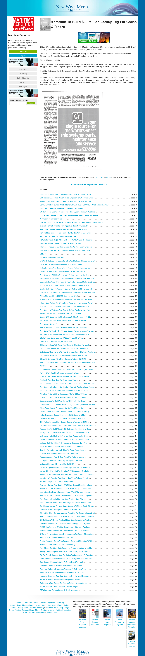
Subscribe (23, 51)
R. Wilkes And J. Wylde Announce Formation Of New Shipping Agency (66, 299)
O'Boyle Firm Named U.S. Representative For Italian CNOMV (63, 397)
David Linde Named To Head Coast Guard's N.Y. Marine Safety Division (67, 506)
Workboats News (51, 607)
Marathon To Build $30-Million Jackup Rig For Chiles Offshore (63, 394)
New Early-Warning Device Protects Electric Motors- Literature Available (67, 331)
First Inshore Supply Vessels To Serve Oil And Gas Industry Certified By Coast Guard (72, 222)
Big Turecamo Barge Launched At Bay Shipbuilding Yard (61, 338)
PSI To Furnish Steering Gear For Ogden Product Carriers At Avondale (66, 555)
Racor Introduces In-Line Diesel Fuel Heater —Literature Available (65, 530)
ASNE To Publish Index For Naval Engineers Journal (60, 579)
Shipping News (22, 607)
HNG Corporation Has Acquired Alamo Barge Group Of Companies (65, 488)
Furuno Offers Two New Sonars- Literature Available (59, 373)
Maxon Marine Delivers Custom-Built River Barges (59, 586)
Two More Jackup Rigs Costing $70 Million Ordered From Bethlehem (66, 485)
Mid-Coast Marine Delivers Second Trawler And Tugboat (61, 446)
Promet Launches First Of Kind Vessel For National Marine (62, 457)
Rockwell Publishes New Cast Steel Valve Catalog (59, 380)
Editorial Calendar (23, 78)
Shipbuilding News (49, 605)
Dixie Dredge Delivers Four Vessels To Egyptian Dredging (62, 264)
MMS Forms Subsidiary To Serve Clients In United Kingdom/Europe (65, 194)
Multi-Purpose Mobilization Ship (52, 257)
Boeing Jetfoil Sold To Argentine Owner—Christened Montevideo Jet (66, 289)
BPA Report (23, 87)
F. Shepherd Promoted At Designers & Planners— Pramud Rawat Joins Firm (69, 215)
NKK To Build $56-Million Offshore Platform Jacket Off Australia (64, 348)
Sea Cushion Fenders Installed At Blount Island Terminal (61, 562)
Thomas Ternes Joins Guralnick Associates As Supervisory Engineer (66, 247)
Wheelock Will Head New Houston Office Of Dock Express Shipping (65, 201)
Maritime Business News (24, 610)
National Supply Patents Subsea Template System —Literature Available (67, 292)
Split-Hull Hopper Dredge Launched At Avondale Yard (60, 243)
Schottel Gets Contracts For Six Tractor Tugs (56, 537)
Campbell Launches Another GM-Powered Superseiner (61, 565)
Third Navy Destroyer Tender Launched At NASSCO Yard (61, 208)
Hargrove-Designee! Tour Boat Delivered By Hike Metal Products (64, 576)
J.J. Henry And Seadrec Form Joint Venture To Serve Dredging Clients (66, 369)
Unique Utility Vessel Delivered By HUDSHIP (57, 464)
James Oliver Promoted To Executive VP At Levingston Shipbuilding (65, 471)
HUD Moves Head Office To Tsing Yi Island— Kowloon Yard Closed (65, 250)
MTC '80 (43, 366)
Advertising (23, 73)
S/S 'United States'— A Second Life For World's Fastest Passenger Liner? (68, 261)
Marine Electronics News (44, 610)
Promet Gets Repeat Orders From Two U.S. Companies (61, 313)
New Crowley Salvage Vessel (51, 219)
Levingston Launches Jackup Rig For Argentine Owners (61, 460)
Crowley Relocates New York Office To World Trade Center (62, 450)
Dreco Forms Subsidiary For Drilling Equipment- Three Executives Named (68, 425)
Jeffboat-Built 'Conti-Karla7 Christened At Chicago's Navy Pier (63, 443)
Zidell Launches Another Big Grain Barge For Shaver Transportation (65, 502)
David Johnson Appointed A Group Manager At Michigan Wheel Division (67, 404)
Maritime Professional (37, 612)
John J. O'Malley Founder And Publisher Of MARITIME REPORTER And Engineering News (74, 205)
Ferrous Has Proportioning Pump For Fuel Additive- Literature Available (67, 278)
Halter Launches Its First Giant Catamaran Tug (57, 544)
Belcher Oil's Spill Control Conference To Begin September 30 (63, 583)
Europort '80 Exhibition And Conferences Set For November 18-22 (65, 317)
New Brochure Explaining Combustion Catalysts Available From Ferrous (67, 387)
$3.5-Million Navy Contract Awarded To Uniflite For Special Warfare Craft (67, 513)
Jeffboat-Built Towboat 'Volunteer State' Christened (59, 453)
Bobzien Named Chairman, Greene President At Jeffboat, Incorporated (66, 495)
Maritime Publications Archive (27, 602)
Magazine (23, 56)
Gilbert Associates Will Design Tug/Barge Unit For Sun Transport (64, 345)
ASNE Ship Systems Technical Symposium (56, 481)
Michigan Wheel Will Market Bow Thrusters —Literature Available (64, 432)
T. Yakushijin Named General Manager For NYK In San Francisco (64, 376)
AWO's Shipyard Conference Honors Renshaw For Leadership (63, 327)
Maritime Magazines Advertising (52, 602)
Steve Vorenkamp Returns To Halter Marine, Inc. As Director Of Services (67, 516)
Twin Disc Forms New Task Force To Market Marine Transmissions (65, 268)
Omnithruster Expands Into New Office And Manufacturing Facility (64, 411)
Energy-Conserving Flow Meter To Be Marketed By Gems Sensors (65, 551)
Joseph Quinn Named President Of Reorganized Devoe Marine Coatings (67, 282)
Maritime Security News (31, 605)
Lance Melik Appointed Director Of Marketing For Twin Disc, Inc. (64, 355)
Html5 (108, 177)
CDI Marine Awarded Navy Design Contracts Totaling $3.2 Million (64, 422)
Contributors (23, 69)
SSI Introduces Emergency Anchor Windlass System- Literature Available (67, 212)
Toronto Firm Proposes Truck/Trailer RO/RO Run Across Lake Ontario (66, 233)
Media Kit (23, 82)
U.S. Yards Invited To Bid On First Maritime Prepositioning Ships (64, 436)
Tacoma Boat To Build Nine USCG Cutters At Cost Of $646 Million (65, 429)
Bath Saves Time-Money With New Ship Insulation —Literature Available (67, 352)
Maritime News (15, 605)
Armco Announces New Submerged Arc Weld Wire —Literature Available (67, 362)
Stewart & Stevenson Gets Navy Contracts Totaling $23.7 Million (64, 359)
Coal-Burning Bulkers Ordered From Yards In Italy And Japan (63, 418)
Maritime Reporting (37, 607)
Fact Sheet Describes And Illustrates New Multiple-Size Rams (63, 320)
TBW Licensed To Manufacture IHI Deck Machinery (59, 590)
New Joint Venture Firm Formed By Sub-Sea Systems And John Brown (66, 558)
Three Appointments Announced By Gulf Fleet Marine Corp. (62, 408)
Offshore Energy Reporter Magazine (82, 623)
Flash (102, 177)
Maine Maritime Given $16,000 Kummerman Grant (59, 296)
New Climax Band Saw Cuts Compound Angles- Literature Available (66, 548)
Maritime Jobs (51, 612)
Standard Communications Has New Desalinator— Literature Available (67, 474)
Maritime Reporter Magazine (95, 622)
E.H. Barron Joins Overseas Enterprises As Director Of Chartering (64, 306)
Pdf (97, 177)
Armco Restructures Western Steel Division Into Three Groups (63, 229)
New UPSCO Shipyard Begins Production (56, 341)
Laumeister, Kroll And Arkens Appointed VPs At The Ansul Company (66, 492)
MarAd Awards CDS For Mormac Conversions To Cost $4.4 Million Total (67, 383)
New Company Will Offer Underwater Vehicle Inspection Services (64, 275)
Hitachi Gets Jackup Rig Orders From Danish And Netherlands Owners (66, 303)
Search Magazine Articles (19, 100)
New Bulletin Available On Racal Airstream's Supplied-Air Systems (65, 523)
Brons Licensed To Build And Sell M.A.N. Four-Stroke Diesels (63, 401)
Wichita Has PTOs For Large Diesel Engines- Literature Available (64, 334)
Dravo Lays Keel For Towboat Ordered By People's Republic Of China (66, 439)
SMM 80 (43, 254)
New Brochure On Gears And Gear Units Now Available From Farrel (65, 310)
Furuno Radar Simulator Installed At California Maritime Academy (64, 285)
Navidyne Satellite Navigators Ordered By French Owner (61, 509)
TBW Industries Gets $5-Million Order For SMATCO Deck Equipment (66, 240)
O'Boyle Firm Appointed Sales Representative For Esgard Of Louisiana (67, 534)
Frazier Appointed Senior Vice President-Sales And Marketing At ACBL (67, 541)
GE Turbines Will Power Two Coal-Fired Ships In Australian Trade (65, 520)
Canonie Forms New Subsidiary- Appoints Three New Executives (64, 226)
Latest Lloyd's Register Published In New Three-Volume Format (64, 478)
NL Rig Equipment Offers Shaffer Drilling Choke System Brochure (65, 467)
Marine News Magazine (107, 622)
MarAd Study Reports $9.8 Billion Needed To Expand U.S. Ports (64, 390)
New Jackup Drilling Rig (49, 324)
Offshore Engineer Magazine (132, 643)
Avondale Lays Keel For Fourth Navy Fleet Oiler (58, 236)
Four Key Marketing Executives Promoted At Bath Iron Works (63, 569)
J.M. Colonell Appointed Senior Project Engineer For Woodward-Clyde (66, 198)
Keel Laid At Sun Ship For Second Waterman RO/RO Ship (62, 572)
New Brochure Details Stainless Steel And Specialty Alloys (62, 499)
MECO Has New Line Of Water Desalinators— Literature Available (65, 527)
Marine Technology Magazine (119, 622)
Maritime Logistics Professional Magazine (132, 623)
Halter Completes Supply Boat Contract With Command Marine (63, 415)
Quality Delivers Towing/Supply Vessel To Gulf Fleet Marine (62, 271)
